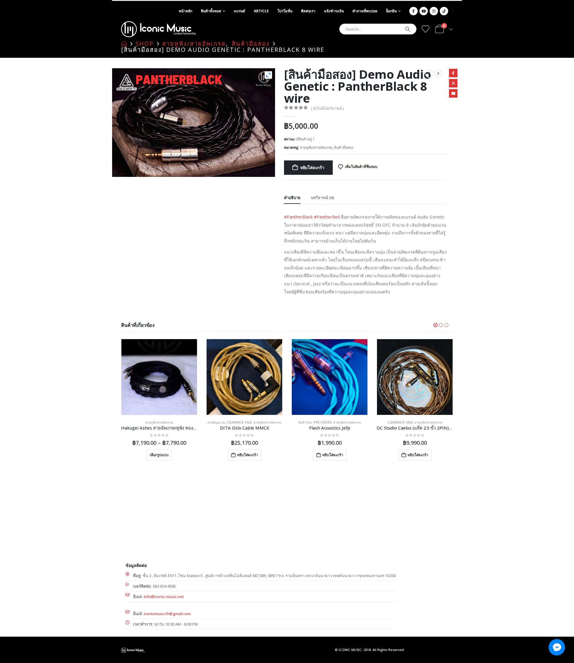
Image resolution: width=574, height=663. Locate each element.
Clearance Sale (239, 422)
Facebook (453, 73)
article (261, 10)
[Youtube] (423, 11)
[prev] (429, 73)
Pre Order (323, 422)
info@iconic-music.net (164, 596)
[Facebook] (413, 11)
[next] (438, 73)
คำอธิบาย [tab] (292, 197)
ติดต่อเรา (308, 10)
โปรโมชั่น (284, 10)
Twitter (453, 83)
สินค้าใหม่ (305, 422)
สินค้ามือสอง (343, 147)
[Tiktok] (444, 11)
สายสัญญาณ (216, 422)
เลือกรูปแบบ (159, 454)
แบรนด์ (239, 10)
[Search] (407, 29)
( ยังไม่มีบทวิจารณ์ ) (327, 108)
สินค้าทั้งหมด (211, 10)
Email (453, 93)
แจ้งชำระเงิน (334, 10)
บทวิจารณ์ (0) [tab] (322, 197)
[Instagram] (434, 11)
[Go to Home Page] (124, 44)
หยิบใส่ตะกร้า (312, 167)
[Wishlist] (425, 29)
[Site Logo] (158, 29)
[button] (435, 325)
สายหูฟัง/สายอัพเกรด (316, 147)
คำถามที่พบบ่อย (364, 10)
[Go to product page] (159, 377)
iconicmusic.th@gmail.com (167, 613)
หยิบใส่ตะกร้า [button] (247, 454)
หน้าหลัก (185, 10)
